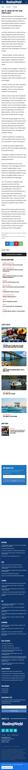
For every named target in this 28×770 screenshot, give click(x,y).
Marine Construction (8, 263)
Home (2, 7)
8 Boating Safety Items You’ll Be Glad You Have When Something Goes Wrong (13, 346)
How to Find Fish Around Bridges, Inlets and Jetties (13, 370)
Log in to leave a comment (14, 254)
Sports (4, 274)
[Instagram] (7, 730)
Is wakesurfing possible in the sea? (11, 292)
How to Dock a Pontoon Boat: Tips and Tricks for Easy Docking (13, 553)
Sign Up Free (14, 711)
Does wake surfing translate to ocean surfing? (14, 311)
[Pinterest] (16, 243)
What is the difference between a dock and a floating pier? (13, 270)
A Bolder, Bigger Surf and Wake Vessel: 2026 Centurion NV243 (11, 654)
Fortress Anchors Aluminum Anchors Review (12, 680)
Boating (15, 7)
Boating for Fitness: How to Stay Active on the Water (12, 629)
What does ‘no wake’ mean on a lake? (11, 282)
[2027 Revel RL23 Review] (14, 382)
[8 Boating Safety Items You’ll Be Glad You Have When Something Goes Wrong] (14, 334)
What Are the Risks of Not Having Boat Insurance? (13, 550)
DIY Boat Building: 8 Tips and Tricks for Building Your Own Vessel (13, 611)
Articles (8, 7)
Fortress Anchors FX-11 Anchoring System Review (13, 675)
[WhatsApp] (21, 243)
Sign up (14, 480)
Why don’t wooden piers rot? (9, 296)
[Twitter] (12, 243)
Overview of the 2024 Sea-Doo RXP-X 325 (10, 556)
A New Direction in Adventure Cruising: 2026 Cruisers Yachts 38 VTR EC (11, 651)
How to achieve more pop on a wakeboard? (12, 306)
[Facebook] (7, 243)
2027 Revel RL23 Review (9, 394)
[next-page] (5, 315)
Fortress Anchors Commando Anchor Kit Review (13, 678)
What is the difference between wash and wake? (14, 287)
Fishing (5, 368)
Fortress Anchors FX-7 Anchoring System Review (13, 673)
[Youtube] (15, 730)
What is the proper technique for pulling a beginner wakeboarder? (13, 276)
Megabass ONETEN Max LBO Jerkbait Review (11, 671)
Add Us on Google (7, 767)
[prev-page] (2, 315)
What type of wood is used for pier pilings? (13, 265)
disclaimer (6, 236)
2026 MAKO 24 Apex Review (10, 416)
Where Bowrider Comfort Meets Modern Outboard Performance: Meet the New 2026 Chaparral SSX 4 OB (13, 657)
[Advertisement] (14, 452)
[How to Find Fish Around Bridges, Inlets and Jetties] (14, 358)
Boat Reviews (6, 392)
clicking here (4, 234)
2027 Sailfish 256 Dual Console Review (10, 648)
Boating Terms (6, 285)
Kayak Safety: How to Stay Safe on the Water (12, 631)
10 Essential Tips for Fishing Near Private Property (13, 592)
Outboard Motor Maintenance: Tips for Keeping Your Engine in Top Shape (12, 605)
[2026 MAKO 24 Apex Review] (14, 405)
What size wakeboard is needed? (10, 301)
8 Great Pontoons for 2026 (7, 548)
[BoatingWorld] (14, 2)
